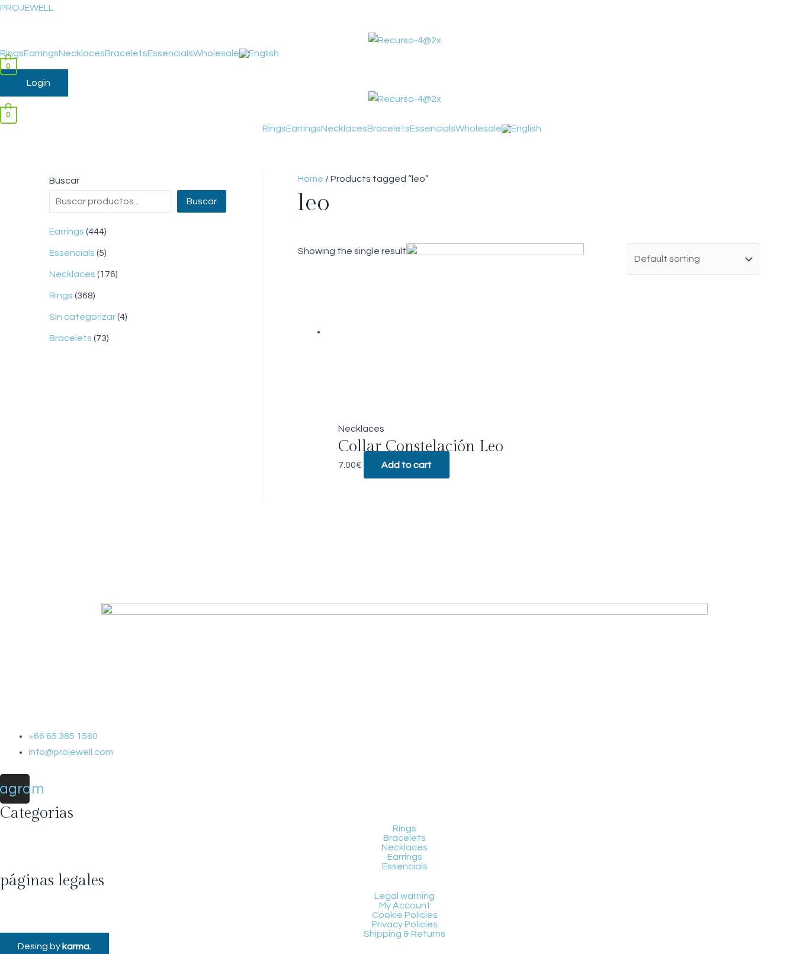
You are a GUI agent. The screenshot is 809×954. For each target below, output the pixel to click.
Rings (12, 53)
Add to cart (406, 465)
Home (310, 179)
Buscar (64, 180)
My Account (405, 905)
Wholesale (216, 53)
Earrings (41, 53)
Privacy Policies (404, 924)
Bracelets (126, 53)
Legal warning (404, 896)
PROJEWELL (26, 7)
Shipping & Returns (404, 934)
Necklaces (82, 53)
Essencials (170, 53)
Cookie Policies (405, 915)
